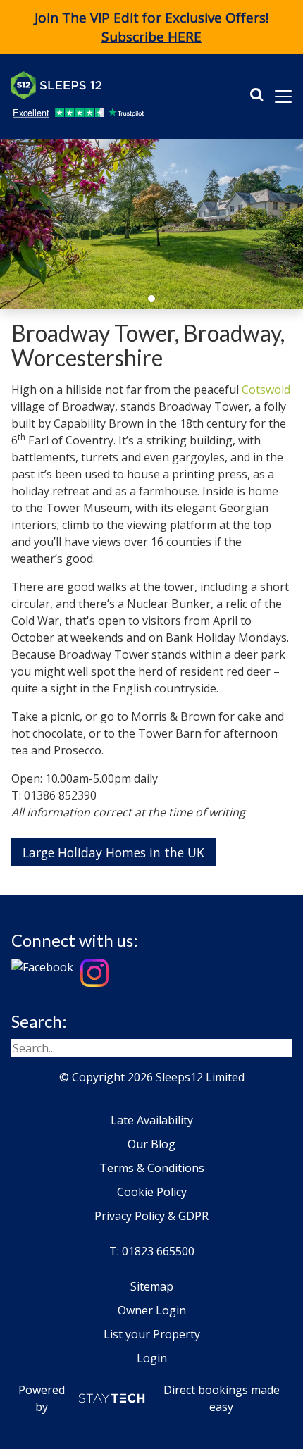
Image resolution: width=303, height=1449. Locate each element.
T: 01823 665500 (151, 1251)
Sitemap (151, 1286)
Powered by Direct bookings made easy (149, 1398)
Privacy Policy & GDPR (151, 1216)
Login (152, 1358)
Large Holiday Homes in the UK (113, 852)
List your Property (152, 1334)
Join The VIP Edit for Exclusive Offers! (151, 27)
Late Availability (152, 1120)
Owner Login (152, 1310)
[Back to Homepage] (117, 85)
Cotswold (266, 389)
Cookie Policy (152, 1192)
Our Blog (151, 1144)
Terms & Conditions (151, 1168)
